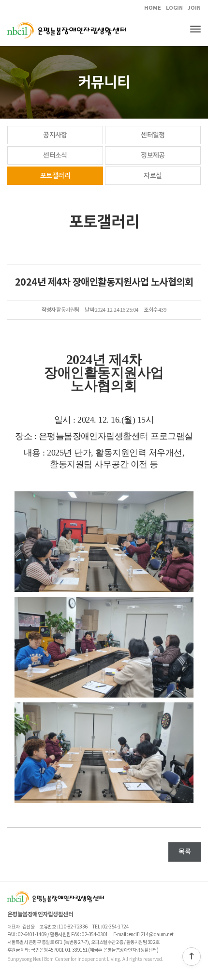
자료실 (153, 176)
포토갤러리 (55, 176)
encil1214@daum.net (151, 935)
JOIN (194, 8)
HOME (152, 8)
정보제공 (153, 155)
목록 (184, 852)
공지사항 (55, 135)
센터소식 (55, 155)
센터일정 (153, 135)
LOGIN (174, 8)
